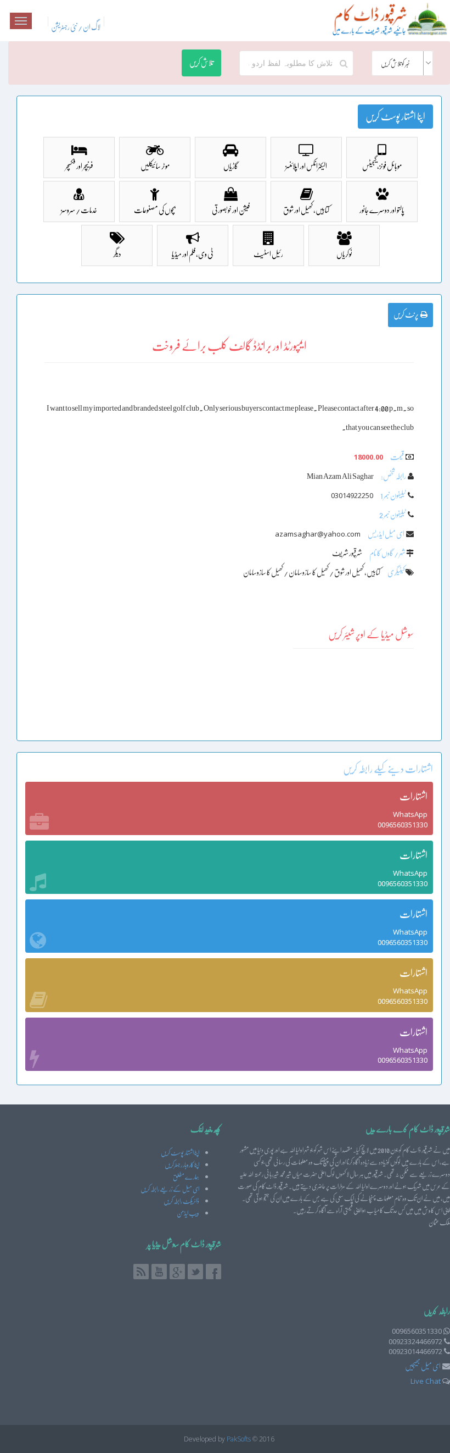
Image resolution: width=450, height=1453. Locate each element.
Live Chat (425, 1381)
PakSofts (239, 1439)
